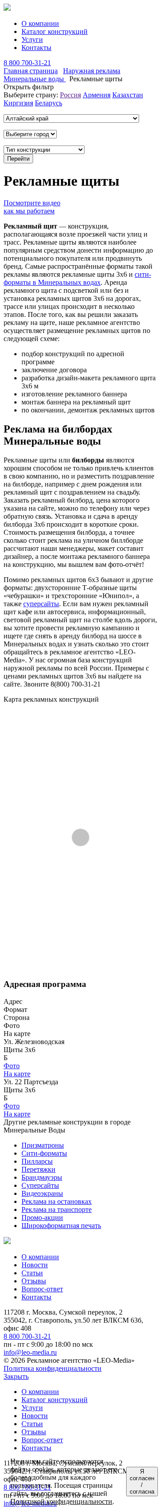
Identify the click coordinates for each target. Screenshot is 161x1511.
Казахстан (127, 95)
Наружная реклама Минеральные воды (62, 75)
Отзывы (33, 1281)
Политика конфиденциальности (53, 1368)
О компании (40, 23)
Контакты (36, 47)
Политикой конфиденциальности (61, 1501)
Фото (12, 1066)
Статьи (32, 1273)
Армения (96, 95)
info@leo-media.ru (30, 1352)
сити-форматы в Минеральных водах (77, 278)
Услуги (32, 39)
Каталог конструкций (54, 31)
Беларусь (48, 103)
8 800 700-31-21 (27, 63)
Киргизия (18, 103)
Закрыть (16, 1376)
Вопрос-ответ (42, 1289)
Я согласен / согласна (142, 1481)
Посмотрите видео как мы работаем (32, 207)
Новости (34, 1265)
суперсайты (41, 604)
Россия (70, 95)
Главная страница (31, 71)
